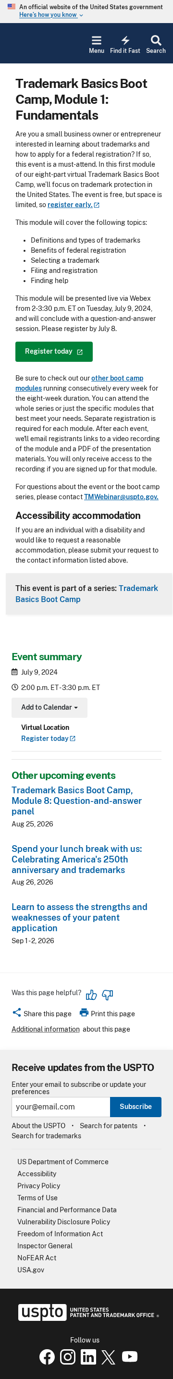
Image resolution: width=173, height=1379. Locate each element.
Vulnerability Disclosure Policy (63, 1222)
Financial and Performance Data (67, 1210)
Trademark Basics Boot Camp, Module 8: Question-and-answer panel (77, 800)
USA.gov (30, 1270)
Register (45, 738)
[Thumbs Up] (92, 995)
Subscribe (136, 1106)
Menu (96, 51)
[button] (42, 1015)
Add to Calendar (48, 708)
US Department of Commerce (63, 1162)
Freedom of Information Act (60, 1234)
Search (156, 51)
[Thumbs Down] (107, 995)
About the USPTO (38, 1126)
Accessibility (36, 1174)
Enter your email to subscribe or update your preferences (79, 1088)
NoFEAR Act (36, 1258)
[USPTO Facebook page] (45, 1362)
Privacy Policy (38, 1186)
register (70, 205)
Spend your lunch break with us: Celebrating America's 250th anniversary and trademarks (77, 859)
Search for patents (108, 1126)
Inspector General (45, 1246)
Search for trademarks (46, 1136)
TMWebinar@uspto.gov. (121, 497)
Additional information (46, 1029)
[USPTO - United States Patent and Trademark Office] (86, 1318)
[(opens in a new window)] (65, 1362)
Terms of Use (37, 1198)
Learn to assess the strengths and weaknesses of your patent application (80, 917)
